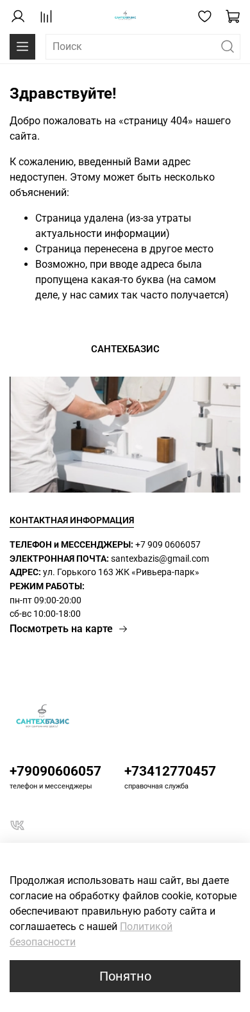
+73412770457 (170, 771)
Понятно (125, 976)
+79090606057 (55, 771)
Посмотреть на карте (61, 629)
